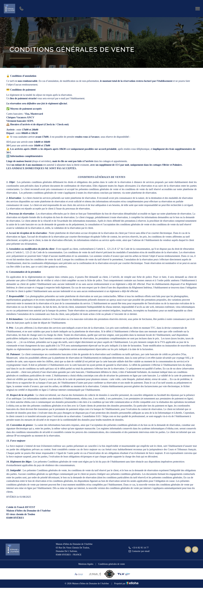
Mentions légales (85, 564)
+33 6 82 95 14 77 (140, 547)
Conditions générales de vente (111, 564)
